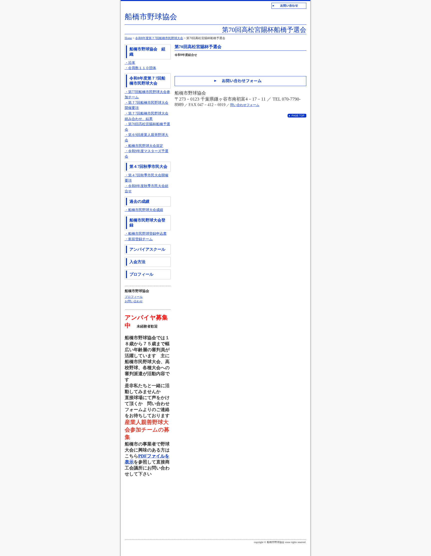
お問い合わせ (134, 301)
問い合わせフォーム (244, 105)
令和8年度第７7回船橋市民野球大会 (159, 38)
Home (128, 38)
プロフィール (134, 297)
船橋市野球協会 (151, 16)
